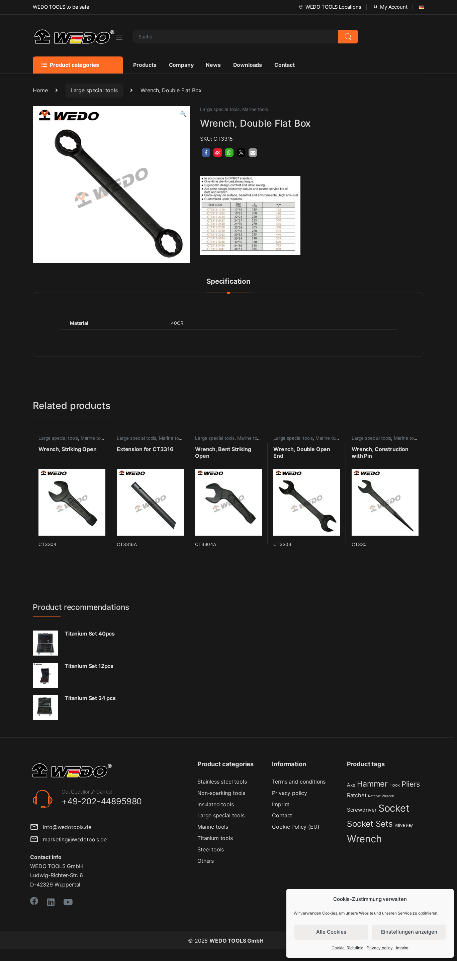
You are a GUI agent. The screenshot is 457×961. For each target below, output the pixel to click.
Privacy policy (380, 947)
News (213, 64)
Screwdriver (362, 810)
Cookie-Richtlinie (347, 947)
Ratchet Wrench (381, 796)
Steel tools (210, 849)
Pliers (410, 784)
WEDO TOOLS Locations (333, 7)
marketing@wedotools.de (72, 839)
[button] (183, 114)
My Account (393, 7)
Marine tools (255, 109)
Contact (284, 64)
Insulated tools (215, 804)
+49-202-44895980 (102, 801)
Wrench (364, 839)
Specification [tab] (228, 281)
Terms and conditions (299, 781)
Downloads (247, 64)
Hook (394, 785)
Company (181, 64)
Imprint (402, 947)
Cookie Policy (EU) (295, 826)
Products (145, 64)
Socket (393, 808)
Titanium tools (215, 838)
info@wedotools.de (64, 827)
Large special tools (94, 90)
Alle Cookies (331, 932)
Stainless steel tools (222, 781)
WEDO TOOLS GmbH (236, 940)
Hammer (372, 784)
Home (40, 90)
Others (205, 860)
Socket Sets (370, 824)
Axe (351, 785)
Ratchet (357, 795)
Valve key (403, 825)
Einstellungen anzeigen (409, 932)
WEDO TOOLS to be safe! (61, 7)
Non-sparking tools (221, 793)
